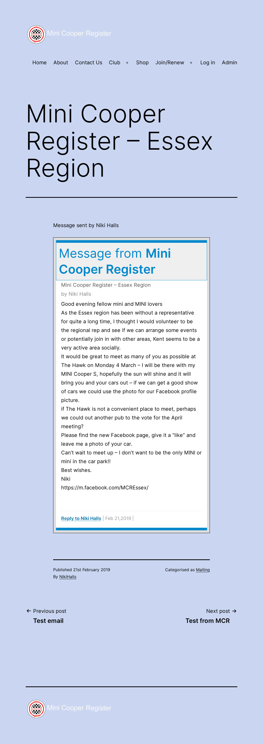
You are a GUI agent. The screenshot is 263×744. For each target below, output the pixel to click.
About (60, 62)
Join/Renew (169, 62)
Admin (229, 62)
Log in (207, 62)
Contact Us (88, 62)
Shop (142, 62)
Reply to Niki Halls (81, 518)
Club (114, 62)
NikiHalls (67, 576)
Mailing (203, 569)
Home (39, 62)
